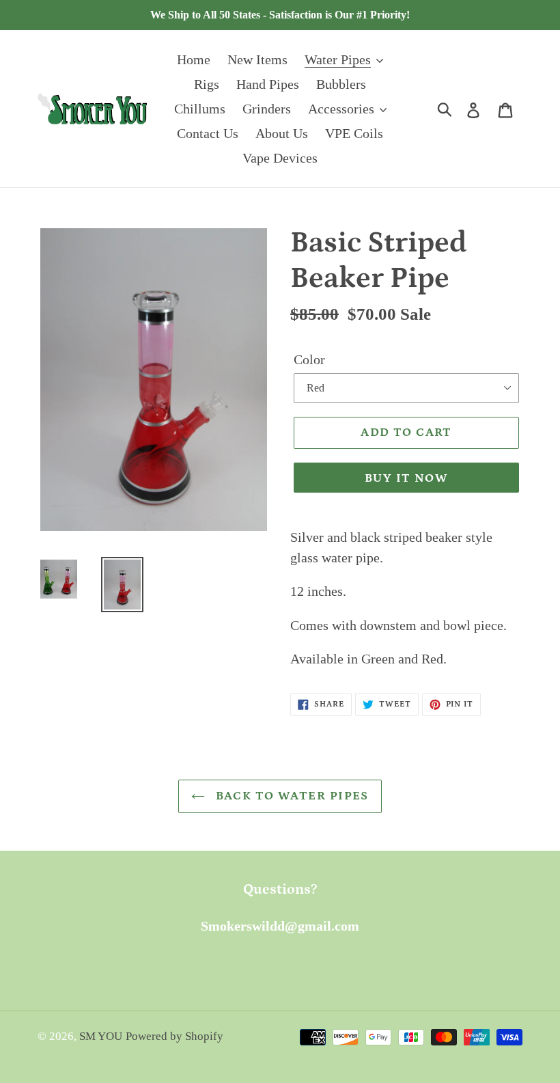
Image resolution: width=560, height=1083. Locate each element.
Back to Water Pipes (290, 796)
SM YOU (100, 1036)
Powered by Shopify (174, 1036)
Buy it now (406, 478)
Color (309, 359)
